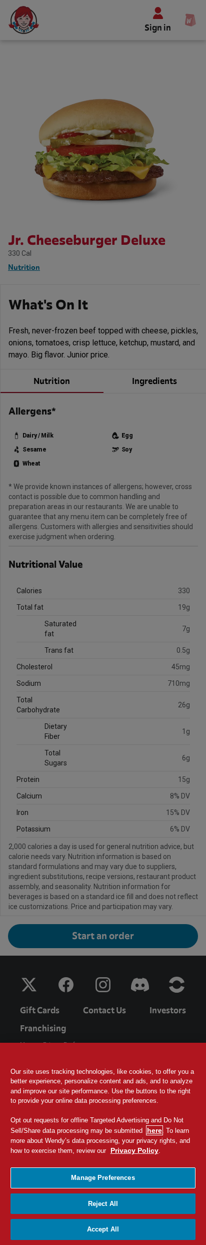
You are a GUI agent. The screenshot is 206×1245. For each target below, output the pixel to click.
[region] (103, 1144)
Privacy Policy (134, 1150)
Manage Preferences (102, 1177)
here (154, 1130)
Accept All (103, 1229)
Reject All (103, 1203)
